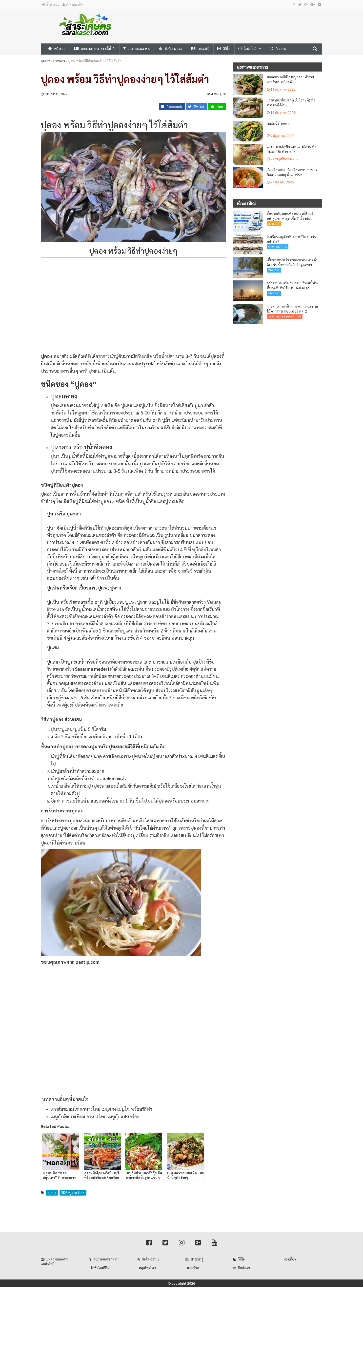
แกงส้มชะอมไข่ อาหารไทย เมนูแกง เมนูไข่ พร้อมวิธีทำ (101, 1109)
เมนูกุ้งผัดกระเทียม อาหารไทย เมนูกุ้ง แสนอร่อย (95, 1116)
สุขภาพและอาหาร (53, 61)
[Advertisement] (230, 20)
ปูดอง (52, 1192)
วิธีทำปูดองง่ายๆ (72, 1192)
